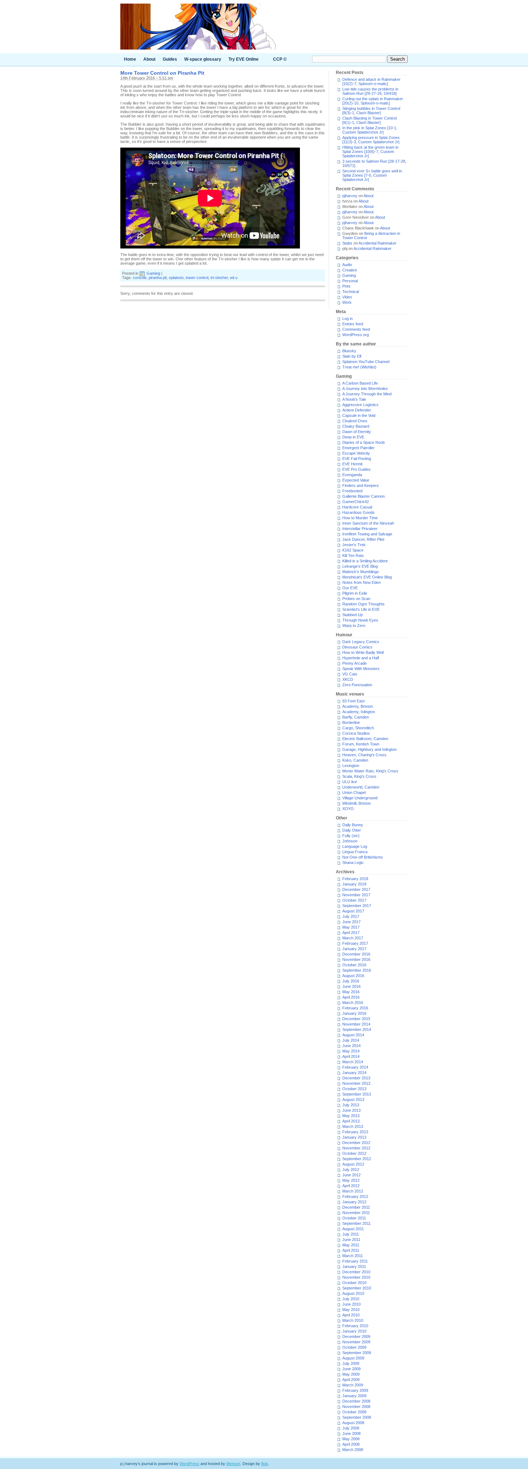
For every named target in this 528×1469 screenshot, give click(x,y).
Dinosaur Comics (357, 647)
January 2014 (354, 1072)
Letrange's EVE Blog (360, 566)
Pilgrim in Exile (354, 593)
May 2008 (351, 1439)
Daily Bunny (352, 825)
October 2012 (354, 1153)
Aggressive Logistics (360, 405)
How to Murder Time (360, 518)
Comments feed (356, 329)
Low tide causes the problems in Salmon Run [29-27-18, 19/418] (370, 91)
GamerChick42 (355, 501)
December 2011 (356, 1207)
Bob (264, 1463)
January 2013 (354, 1137)
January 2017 (354, 949)
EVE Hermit (352, 464)
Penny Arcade (354, 663)
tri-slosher (219, 277)
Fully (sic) (351, 835)
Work (347, 302)
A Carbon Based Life (360, 383)
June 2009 (351, 1369)
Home (130, 59)
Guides (170, 59)
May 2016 (351, 992)
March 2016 (352, 1002)
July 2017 (350, 916)
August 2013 (353, 1099)
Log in (347, 318)
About (149, 59)
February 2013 (355, 1132)
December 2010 (356, 1272)
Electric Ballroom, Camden (365, 738)
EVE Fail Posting (356, 458)
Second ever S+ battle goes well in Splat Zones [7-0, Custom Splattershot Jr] (372, 175)
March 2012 (352, 1191)
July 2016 (350, 981)
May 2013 (351, 1116)
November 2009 (356, 1342)
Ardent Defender (356, 410)
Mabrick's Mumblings (360, 572)
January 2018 (354, 884)
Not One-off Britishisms (362, 857)
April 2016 (351, 997)
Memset (233, 1463)
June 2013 (351, 1110)
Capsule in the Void (358, 415)
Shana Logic (353, 862)
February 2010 (355, 1326)
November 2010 (356, 1277)
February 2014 (355, 1067)
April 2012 (351, 1186)
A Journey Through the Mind (367, 394)
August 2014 (353, 1035)
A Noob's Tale (354, 399)
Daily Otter (351, 830)
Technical (350, 291)
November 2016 (356, 959)
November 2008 (356, 1406)
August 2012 (353, 1164)
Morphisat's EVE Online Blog (367, 577)
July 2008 (350, 1428)
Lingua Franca (354, 852)
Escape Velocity (356, 453)
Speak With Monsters (361, 668)
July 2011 (350, 1234)
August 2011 (353, 1229)
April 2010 (351, 1315)
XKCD (347, 679)
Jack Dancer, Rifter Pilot (363, 539)
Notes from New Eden (361, 582)
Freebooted (352, 491)
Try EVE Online (243, 59)
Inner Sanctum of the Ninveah (368, 523)
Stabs (347, 243)
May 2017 (351, 927)
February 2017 (355, 943)
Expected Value (355, 480)
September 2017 (356, 905)
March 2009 (352, 1385)
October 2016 (354, 965)
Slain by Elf (351, 356)
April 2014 (351, 1056)
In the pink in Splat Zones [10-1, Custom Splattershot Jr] (369, 130)
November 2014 (356, 1024)
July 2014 (350, 1040)
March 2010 (352, 1320)
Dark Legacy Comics (360, 642)
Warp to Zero (353, 625)
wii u (233, 277)
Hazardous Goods (358, 512)
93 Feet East (353, 701)
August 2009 (353, 1358)
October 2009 (354, 1347)
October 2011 (354, 1218)
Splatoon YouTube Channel (365, 361)
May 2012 (351, 1180)
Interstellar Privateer (360, 528)
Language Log (354, 846)
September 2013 (356, 1094)
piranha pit (158, 277)
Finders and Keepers (360, 485)
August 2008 (353, 1423)
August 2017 (353, 911)
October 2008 (354, 1412)
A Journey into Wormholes (365, 388)
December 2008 (356, 1401)
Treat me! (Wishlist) (359, 367)
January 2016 (354, 1013)
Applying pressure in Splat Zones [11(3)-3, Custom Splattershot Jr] (371, 139)
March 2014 (352, 1062)
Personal (350, 281)
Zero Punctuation (357, 685)
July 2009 (350, 1363)
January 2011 (354, 1266)
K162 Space (352, 550)
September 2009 (356, 1353)
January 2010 (354, 1331)
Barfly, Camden (355, 717)
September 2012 (356, 1159)
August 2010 (353, 1293)
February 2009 (355, 1390)
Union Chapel (354, 792)
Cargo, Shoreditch (358, 728)
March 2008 (352, 1449)
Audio (347, 264)
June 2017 (351, 922)
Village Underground (360, 798)
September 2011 (356, 1223)
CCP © (280, 59)
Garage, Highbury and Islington (369, 749)
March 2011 (352, 1256)
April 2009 (351, 1379)
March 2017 (352, 938)
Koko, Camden (355, 760)
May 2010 (351, 1309)
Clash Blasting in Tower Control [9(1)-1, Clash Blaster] (369, 120)
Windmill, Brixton (356, 803)
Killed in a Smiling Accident (365, 561)
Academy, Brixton (357, 706)
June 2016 (351, 986)
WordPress (189, 1463)
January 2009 (354, 1396)
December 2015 (356, 1019)
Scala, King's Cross (359, 776)
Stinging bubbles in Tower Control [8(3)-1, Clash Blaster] (371, 110)
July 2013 (350, 1105)
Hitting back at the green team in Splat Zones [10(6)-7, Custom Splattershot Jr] (370, 151)
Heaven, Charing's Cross (364, 755)
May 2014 (351, 1051)
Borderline (351, 722)
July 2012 (350, 1169)
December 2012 (356, 1142)
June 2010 (351, 1304)
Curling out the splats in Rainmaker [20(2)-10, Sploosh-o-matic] (372, 101)
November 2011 (356, 1212)
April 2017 (351, 932)
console (140, 277)
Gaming (153, 273)
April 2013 (351, 1121)
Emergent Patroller (358, 448)
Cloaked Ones (354, 421)
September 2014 (356, 1029)
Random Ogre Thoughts (363, 604)
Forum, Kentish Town (360, 744)
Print (346, 286)
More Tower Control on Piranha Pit (162, 73)
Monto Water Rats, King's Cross (370, 771)
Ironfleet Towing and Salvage (367, 534)
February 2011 (355, 1261)
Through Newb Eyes (360, 620)
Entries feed (352, 324)
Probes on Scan (356, 598)
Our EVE (350, 588)
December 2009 (356, 1336)
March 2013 (352, 1126)
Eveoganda (352, 475)
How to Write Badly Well (363, 652)
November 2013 (356, 1083)
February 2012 (355, 1196)
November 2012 (356, 1148)
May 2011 (350, 1245)
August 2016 (353, 975)
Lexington (350, 765)
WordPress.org (355, 335)
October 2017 (354, 900)
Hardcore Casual (357, 507)
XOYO (348, 808)
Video (347, 297)
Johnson (349, 841)
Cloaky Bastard (355, 426)
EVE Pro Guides (356, 469)
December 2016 (356, 954)
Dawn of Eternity (356, 431)
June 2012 (351, 1175)
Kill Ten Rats (353, 555)
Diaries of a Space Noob (363, 442)
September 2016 (356, 970)
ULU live (349, 782)
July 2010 (350, 1299)
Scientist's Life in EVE (361, 609)
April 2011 (350, 1250)
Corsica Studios (356, 733)
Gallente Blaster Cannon (363, 496)
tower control (197, 277)
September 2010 (356, 1288)
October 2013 (354, 1089)
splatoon (176, 277)
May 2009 (351, 1374)
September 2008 (356, 1417)
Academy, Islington (358, 712)
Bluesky (349, 351)
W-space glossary (202, 59)
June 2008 (351, 1433)
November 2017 (356, 895)
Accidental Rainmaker (377, 243)
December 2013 (356, 1078)
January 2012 (354, 1202)
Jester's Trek (354, 545)
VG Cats (349, 674)
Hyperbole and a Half (360, 658)
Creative (349, 270)
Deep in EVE (353, 437)
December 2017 (356, 889)
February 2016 (355, 1008)
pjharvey (349, 196)
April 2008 (351, 1444)
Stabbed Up (352, 615)
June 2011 (351, 1239)
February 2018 (355, 879)
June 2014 (351, 1045)
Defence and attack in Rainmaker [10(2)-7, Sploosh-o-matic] (371, 81)
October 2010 (354, 1282)
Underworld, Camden (360, 787)
